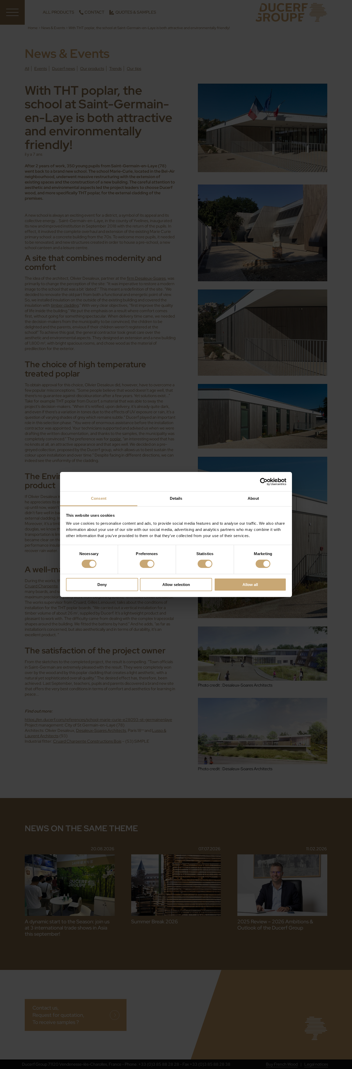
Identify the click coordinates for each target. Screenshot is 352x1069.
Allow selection (176, 584)
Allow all (250, 584)
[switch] (147, 564)
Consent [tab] (98, 498)
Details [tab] (176, 498)
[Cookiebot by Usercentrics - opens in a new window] (263, 481)
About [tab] (253, 498)
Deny (102, 584)
